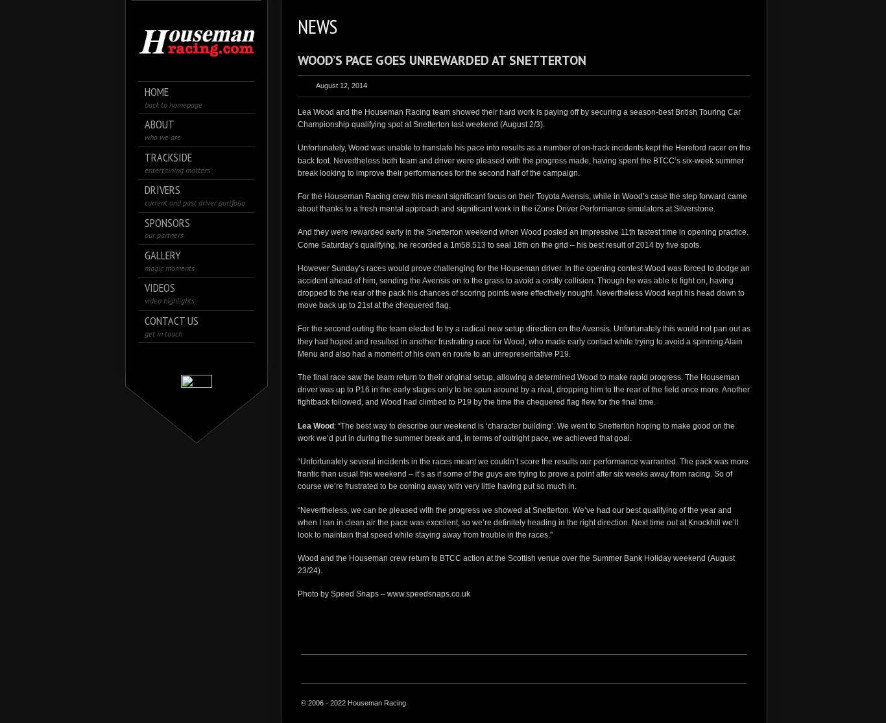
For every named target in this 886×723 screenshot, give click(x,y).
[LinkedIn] (215, 358)
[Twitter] (197, 358)
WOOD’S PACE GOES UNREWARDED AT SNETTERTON (442, 60)
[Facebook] (179, 358)
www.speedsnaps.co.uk (428, 594)
